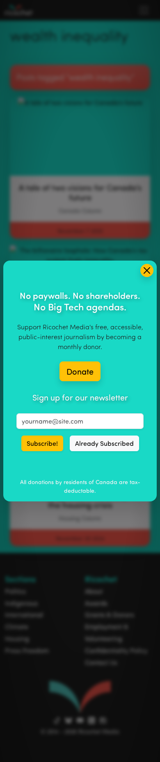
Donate (80, 371)
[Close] (146, 270)
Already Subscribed (104, 443)
